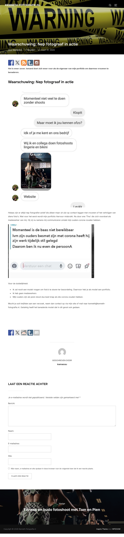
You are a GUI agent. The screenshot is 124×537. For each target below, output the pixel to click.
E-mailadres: (14, 443)
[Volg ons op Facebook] (11, 63)
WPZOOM (116, 529)
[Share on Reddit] (24, 333)
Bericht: (11, 403)
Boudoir (31, 50)
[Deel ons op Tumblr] (30, 333)
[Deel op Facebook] (11, 333)
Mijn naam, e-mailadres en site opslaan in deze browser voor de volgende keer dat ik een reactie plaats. (52, 469)
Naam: (11, 431)
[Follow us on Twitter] (17, 63)
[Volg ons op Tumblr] (30, 63)
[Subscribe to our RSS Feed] (24, 63)
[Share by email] (37, 333)
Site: (10, 456)
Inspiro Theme (102, 529)
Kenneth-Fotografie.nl (22, 5)
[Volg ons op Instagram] (37, 63)
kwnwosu (17, 50)
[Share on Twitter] (17, 333)
